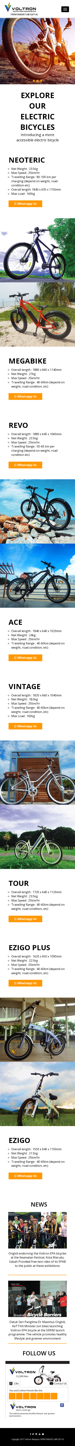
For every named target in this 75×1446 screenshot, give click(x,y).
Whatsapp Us (27, 204)
